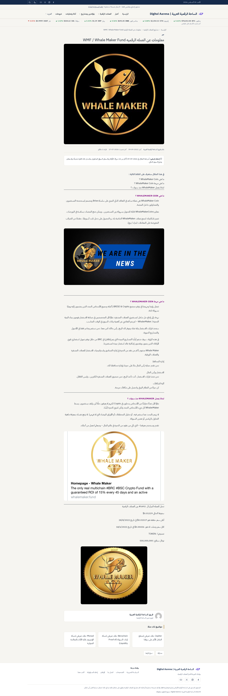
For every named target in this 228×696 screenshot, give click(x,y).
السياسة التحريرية (133, 672)
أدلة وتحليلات (71, 13)
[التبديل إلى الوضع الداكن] (35, 2)
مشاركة (160, 653)
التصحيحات (120, 672)
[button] (114, 94)
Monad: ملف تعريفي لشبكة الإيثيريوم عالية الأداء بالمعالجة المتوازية (82, 639)
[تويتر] (45, 2)
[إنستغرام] (49, 2)
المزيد (49, 13)
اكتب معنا (81, 672)
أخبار (117, 13)
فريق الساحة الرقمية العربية (152, 149)
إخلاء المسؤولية (92, 672)
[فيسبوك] (53, 2)
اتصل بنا (110, 672)
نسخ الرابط (149, 653)
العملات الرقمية (105, 13)
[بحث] (29, 2)
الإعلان (102, 672)
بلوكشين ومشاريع (88, 13)
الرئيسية (125, 13)
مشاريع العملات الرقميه (151, 30)
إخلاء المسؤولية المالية (95, 7)
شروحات (58, 13)
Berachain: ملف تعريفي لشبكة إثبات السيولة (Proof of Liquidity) (115, 639)
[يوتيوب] (40, 2)
